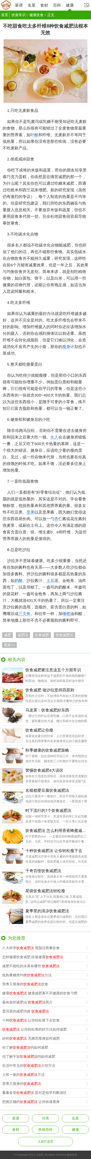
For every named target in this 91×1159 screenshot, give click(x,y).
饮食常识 (18, 15)
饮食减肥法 (64, 635)
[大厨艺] (6, 5)
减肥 (7, 635)
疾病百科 (45, 1129)
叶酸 (34, 135)
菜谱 (19, 5)
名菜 (32, 5)
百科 (57, 5)
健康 (70, 5)
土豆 (50, 580)
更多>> (9, 645)
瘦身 (66, 346)
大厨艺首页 (45, 1141)
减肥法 (23, 635)
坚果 (30, 512)
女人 (54, 437)
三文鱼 (24, 613)
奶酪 (19, 580)
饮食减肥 (42, 635)
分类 (45, 1118)
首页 (4, 15)
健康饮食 (36, 15)
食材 (44, 5)
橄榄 (66, 613)
